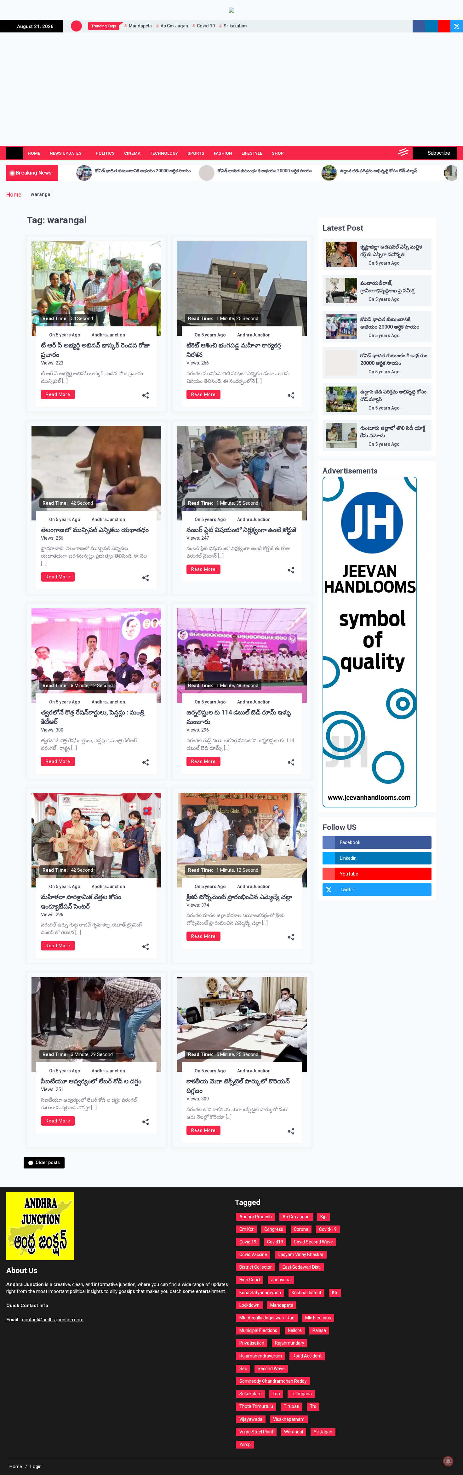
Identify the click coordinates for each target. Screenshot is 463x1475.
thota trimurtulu (256, 1406)
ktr (335, 1292)
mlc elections (318, 1317)
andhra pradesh (255, 1216)
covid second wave (313, 1241)
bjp (323, 1216)
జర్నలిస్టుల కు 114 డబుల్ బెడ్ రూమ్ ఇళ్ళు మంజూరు (238, 717)
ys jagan (323, 1431)
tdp (276, 1393)
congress (273, 1229)
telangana (301, 1393)
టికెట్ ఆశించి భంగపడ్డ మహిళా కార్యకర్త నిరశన (233, 350)
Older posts (48, 1162)
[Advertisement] (231, 80)
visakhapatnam (289, 1419)
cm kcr (246, 1229)
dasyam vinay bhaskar (300, 1254)
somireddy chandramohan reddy (273, 1381)
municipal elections (258, 1330)
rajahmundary (289, 1343)
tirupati (291, 1406)
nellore (295, 1330)
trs (313, 1406)
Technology (164, 153)
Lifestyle (252, 153)
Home (34, 153)
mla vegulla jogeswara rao (266, 1317)
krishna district (306, 1292)
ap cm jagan (174, 25)
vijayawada (250, 1419)
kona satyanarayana (260, 1292)
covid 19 (206, 25)
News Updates (66, 153)
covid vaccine (253, 1254)
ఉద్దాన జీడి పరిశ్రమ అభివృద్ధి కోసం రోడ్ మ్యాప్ (288, 170)
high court (249, 1279)
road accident (307, 1355)
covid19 (275, 1241)
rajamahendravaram (260, 1355)
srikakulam (235, 25)
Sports (195, 153)
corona (301, 1229)
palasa (319, 1330)
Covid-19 (328, 1229)
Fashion (223, 153)
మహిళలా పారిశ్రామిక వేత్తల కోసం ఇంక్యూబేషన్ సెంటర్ (81, 901)
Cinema (132, 153)
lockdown (249, 1305)
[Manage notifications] (448, 1461)
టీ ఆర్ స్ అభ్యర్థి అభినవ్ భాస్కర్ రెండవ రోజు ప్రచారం (95, 350)
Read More (58, 394)
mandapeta (140, 25)
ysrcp (245, 1444)
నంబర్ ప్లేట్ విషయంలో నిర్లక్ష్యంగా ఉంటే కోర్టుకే (241, 530)
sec (243, 1368)
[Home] (14, 153)
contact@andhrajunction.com (52, 1320)
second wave (271, 1368)
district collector (255, 1267)
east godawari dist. (302, 1267)
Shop (278, 153)
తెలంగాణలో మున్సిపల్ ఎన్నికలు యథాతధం (95, 530)
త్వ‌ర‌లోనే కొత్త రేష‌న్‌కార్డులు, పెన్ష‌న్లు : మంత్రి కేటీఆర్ (93, 717)
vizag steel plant (256, 1431)
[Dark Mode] (376, 153)
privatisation (251, 1343)
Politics (105, 153)
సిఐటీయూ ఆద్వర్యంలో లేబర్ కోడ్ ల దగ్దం (91, 1081)
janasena (281, 1279)
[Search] (390, 153)
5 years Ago (68, 334)
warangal (293, 1431)
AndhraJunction (108, 334)
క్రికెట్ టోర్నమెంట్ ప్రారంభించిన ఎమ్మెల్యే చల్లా (239, 897)
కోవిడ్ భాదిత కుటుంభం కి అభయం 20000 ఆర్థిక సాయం (174, 170)
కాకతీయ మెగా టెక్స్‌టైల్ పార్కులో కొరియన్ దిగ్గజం (238, 1085)
